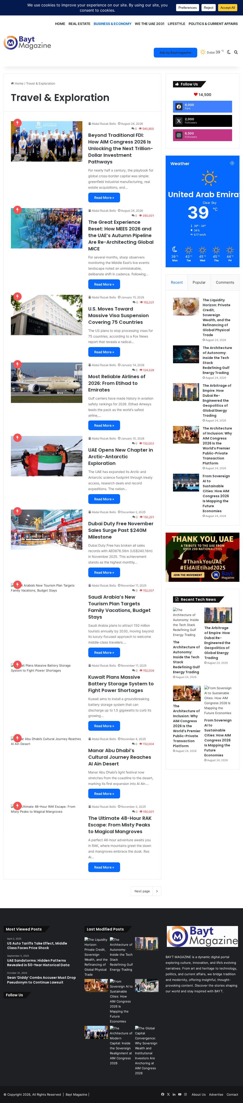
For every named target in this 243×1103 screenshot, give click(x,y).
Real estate (79, 24)
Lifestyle (176, 24)
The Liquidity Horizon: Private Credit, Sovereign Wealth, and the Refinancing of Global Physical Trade (216, 317)
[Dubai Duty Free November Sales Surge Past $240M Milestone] (46, 530)
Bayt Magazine (76, 1094)
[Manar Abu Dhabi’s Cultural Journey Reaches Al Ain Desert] (46, 756)
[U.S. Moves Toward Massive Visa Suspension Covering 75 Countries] (46, 315)
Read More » (104, 198)
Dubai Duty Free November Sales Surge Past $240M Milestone (121, 530)
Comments (225, 282)
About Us (199, 1094)
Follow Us (14, 995)
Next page (142, 891)
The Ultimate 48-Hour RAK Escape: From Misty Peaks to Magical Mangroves (120, 825)
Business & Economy (112, 24)
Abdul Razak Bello (104, 123)
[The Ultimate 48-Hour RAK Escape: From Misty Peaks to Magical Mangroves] (46, 824)
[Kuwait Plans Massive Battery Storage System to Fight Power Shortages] (46, 683)
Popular (199, 282)
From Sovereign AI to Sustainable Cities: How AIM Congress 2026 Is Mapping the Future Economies (216, 493)
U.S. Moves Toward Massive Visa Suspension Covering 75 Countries (118, 315)
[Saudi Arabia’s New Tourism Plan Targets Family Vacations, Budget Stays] (46, 618)
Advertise (216, 1094)
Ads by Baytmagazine (175, 52)
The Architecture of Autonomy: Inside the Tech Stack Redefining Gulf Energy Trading (186, 657)
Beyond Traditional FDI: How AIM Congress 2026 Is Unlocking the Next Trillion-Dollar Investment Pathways (120, 148)
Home (60, 24)
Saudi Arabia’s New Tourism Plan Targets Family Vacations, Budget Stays (119, 607)
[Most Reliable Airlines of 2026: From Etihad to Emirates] (46, 383)
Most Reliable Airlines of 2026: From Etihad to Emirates (116, 383)
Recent (177, 282)
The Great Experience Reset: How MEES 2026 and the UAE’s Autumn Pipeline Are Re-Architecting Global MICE (121, 235)
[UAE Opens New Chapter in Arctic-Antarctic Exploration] (46, 456)
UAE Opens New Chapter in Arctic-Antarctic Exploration (120, 457)
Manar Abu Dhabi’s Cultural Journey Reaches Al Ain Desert (119, 757)
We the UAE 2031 (149, 24)
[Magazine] (27, 39)
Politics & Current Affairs (213, 24)
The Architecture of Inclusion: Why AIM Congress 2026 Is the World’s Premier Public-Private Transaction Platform (217, 446)
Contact (232, 1094)
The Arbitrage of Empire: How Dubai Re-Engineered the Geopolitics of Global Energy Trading (217, 400)
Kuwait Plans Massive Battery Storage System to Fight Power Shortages (121, 684)
